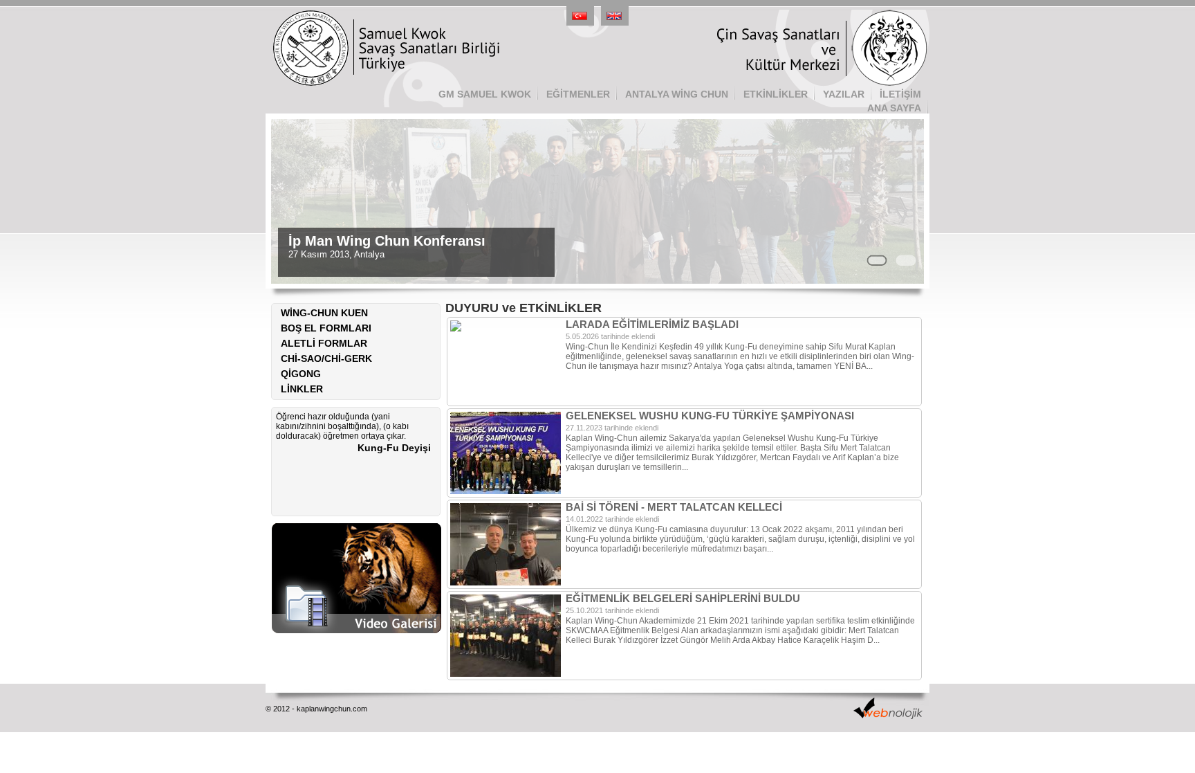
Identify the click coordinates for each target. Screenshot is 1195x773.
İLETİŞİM (900, 94)
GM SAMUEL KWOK (484, 94)
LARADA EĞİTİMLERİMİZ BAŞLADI (652, 324)
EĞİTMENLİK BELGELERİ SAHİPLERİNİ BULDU (683, 598)
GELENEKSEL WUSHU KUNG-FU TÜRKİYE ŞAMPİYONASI (710, 415)
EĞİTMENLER (578, 94)
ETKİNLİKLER (775, 94)
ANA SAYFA (894, 107)
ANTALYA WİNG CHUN (676, 94)
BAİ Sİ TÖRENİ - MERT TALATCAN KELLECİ (674, 507)
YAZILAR (843, 94)
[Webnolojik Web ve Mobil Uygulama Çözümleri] (888, 715)
